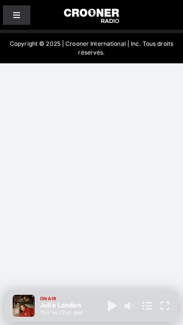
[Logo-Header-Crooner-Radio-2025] (92, 12)
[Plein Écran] (165, 306)
